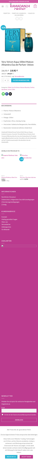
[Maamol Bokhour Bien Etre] (9, 164)
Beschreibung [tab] (6, 105)
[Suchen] (6, 6)
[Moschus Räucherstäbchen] (28, 164)
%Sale (9, 87)
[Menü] (2, 6)
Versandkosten (19, 76)
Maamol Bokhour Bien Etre (9, 177)
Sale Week (4, 89)
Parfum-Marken (19, 13)
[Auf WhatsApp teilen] (3, 94)
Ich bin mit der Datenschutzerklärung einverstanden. (20, 415)
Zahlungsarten (6, 227)
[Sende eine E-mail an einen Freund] (10, 94)
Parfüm (6, 13)
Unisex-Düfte (11, 89)
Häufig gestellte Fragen (9, 219)
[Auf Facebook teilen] (6, 94)
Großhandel (5, 229)
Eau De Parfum (16, 87)
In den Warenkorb (21, 80)
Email (3, 407)
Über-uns (4, 222)
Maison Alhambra (25, 87)
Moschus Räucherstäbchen (28, 177)
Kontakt (4, 217)
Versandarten (5, 224)
